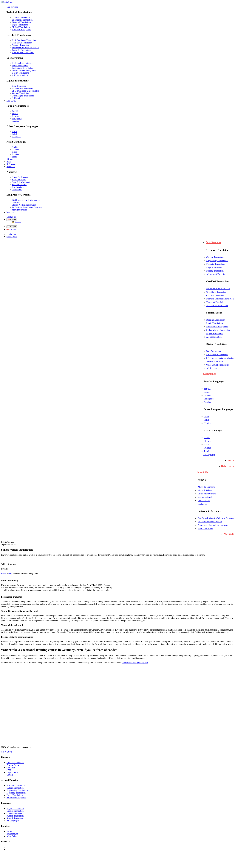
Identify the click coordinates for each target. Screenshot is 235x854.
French (15, 113)
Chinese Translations (15, 813)
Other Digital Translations (23, 96)
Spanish (15, 121)
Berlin (9, 831)
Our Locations (18, 187)
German (15, 116)
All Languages (13, 821)
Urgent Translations (20, 73)
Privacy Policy (13, 765)
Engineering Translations (22, 20)
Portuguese (16, 118)
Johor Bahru (12, 836)
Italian (14, 131)
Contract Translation (20, 45)
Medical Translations (21, 27)
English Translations (15, 808)
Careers (10, 775)
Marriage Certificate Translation (25, 47)
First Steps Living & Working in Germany (216, 518)
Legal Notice (12, 772)
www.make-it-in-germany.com (135, 662)
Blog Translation (19, 86)
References (11, 164)
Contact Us (17, 189)
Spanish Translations (15, 818)
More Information (19, 210)
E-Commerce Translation (22, 88)
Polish (14, 134)
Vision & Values (19, 179)
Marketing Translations (16, 793)
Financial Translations (21, 22)
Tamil (14, 157)
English (15, 111)
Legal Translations (20, 25)
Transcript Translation (21, 50)
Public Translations (20, 65)
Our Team (11, 767)
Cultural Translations (21, 17)
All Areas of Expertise (21, 29)
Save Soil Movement (21, 182)
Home (4, 573)
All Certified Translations (23, 52)
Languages (11, 100)
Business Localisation (21, 63)
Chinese (15, 149)
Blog (10, 573)
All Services (17, 98)
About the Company (21, 177)
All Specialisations (20, 75)
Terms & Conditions (15, 762)
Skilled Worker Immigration (24, 70)
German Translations (15, 811)
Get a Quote (12, 236)
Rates (9, 161)
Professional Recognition (22, 68)
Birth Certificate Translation (24, 40)
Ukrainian (16, 136)
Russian (15, 154)
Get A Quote (6, 752)
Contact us (11, 217)
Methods (10, 212)
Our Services (12, 7)
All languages (12, 159)
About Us (11, 166)
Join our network (19, 184)
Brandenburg (12, 834)
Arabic (15, 147)
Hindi (14, 152)
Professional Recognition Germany (27, 207)
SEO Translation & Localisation (25, 91)
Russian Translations (15, 816)
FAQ (9, 770)
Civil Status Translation (22, 43)
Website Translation (20, 93)
